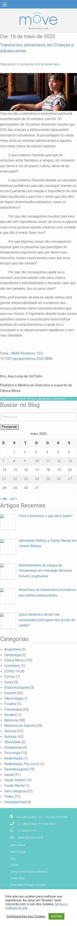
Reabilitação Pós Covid (21, 764)
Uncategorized (15, 802)
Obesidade (12, 742)
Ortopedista (13, 747)
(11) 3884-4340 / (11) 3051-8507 (37, 824)
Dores (8, 682)
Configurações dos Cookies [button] (25, 916)
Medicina (32, 398)
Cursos (9, 677)
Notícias (10, 731)
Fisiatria (10, 704)
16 (26, 470)
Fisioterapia (13, 709)
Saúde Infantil (14, 780)
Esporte (10, 693)
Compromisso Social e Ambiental (28, 871)
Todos (9, 796)
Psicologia (12, 753)
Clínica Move (18, 398)
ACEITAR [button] (56, 916)
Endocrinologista (16, 687)
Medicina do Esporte (19, 726)
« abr (3, 499)
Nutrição (10, 737)
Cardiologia (12, 655)
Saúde (41, 398)
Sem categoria (15, 791)
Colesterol (12, 666)
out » (13, 499)
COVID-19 (11, 671)
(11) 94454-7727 (27, 830)
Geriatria (10, 715)
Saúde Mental (14, 786)
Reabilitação (13, 758)
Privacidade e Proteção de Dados (28, 884)
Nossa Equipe (18, 851)
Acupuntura (12, 649)
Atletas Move (17, 878)
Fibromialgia (13, 699)
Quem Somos (17, 845)
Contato (14, 865)
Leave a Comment (55, 398)
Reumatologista (16, 769)
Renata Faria (51, 64)
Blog (12, 858)
